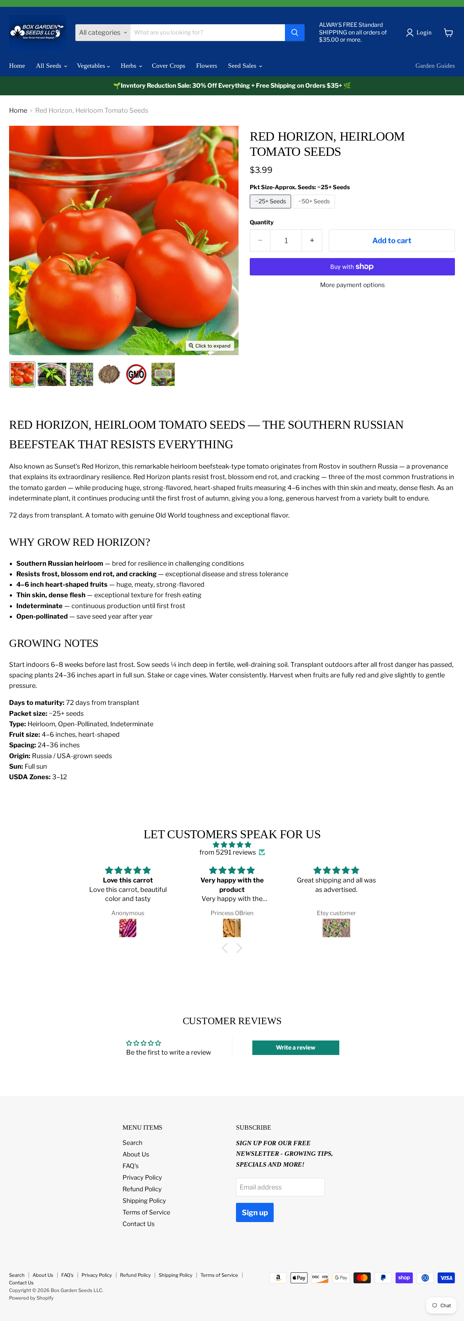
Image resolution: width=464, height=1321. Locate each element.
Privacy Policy (142, 1177)
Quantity (262, 222)
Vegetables (92, 65)
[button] (420, 32)
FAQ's (131, 1166)
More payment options (352, 285)
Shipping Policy (144, 1200)
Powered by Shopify (31, 1298)
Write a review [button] (295, 1047)
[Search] (294, 32)
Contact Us (139, 1223)
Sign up (255, 1212)
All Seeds (49, 65)
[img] (232, 845)
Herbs (129, 65)
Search (132, 1142)
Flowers (206, 65)
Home (17, 65)
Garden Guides (435, 65)
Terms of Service (146, 1212)
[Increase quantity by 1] (312, 240)
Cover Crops (168, 65)
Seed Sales (243, 65)
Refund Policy (142, 1189)
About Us (136, 1154)
